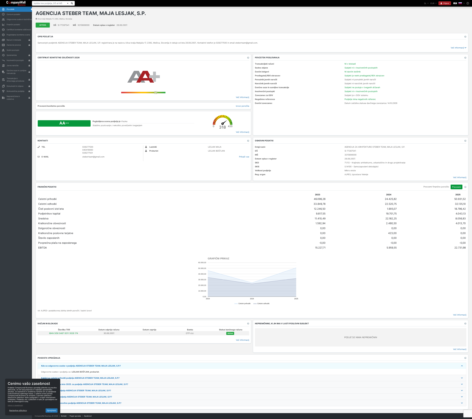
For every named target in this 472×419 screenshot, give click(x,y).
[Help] (467, 3)
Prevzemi (456, 187)
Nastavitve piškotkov (18, 410)
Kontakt (64, 416)
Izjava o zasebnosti (15, 405)
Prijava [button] (446, 3)
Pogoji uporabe (75, 416)
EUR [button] (432, 3)
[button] (458, 3)
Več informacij (458, 47)
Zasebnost (88, 416)
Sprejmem (51, 410)
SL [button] (425, 3)
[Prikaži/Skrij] (67, 3)
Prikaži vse (244, 156)
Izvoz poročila (242, 106)
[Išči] (72, 3)
